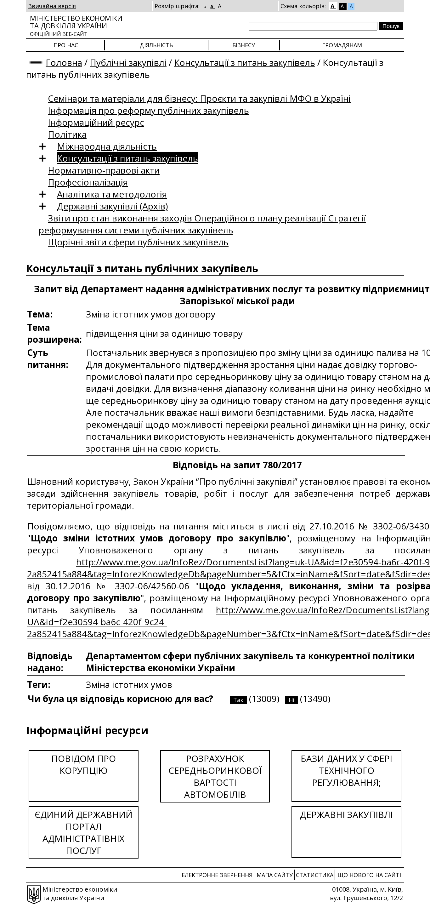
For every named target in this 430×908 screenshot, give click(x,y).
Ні (291, 700)
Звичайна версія (52, 6)
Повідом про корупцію (83, 764)
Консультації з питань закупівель (244, 62)
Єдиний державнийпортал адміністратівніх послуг (84, 832)
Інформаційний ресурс (96, 122)
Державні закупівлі (346, 814)
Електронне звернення (217, 875)
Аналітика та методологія (112, 194)
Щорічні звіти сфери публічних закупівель (138, 242)
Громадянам (342, 45)
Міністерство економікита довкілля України (76, 25)
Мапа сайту (275, 875)
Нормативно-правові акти (104, 170)
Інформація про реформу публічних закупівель (148, 110)
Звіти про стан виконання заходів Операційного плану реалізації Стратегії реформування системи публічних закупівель (202, 224)
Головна (64, 62)
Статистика (314, 875)
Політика (67, 134)
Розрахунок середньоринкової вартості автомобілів (215, 776)
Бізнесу (243, 45)
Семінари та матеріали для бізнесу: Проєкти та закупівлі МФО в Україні (199, 98)
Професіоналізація (88, 182)
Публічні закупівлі (128, 62)
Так (238, 700)
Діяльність (156, 45)
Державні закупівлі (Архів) (112, 206)
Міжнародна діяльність (107, 146)
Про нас (66, 45)
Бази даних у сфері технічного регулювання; (346, 770)
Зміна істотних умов (129, 684)
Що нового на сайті (369, 875)
